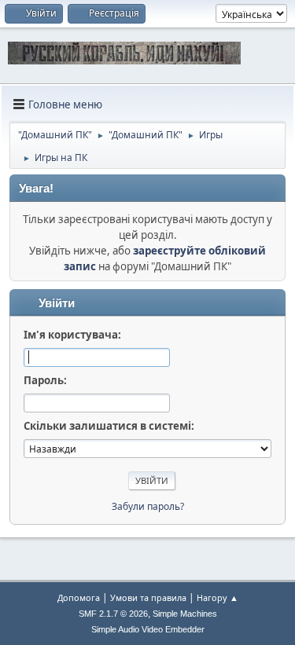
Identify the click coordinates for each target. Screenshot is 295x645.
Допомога (78, 597)
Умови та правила (148, 597)
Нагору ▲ (217, 597)
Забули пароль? (148, 506)
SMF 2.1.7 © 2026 (113, 613)
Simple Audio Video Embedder (148, 629)
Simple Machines (185, 613)
